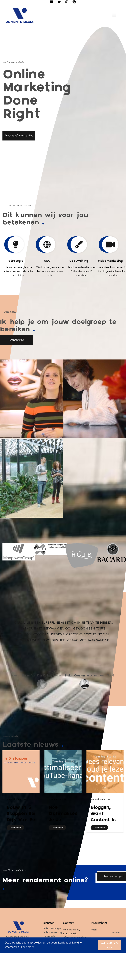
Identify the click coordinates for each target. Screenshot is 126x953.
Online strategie (52, 928)
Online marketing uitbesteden (52, 934)
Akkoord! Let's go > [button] (109, 945)
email (94, 929)
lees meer (15, 827)
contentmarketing (16, 799)
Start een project (113, 876)
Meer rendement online (19, 135)
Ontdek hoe (16, 339)
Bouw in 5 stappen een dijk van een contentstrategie (27, 817)
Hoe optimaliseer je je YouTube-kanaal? (64, 820)
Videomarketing (57, 799)
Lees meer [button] (27, 947)
